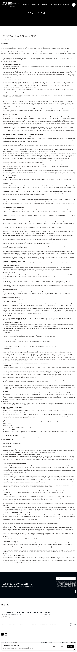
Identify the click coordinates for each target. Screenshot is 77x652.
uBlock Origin (37, 313)
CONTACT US (66, 4)
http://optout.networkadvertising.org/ (47, 326)
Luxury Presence (12, 642)
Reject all (54, 646)
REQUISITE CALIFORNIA (56, 4)
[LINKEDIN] (74, 624)
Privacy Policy (59, 587)
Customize (62, 646)
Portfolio (21, 624)
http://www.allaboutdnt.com (48, 336)
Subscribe (65, 591)
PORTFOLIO (26, 4)
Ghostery (30, 313)
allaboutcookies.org (13, 308)
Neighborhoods (32, 624)
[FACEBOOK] (71, 624)
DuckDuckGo (24, 313)
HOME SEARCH (45, 4)
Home (2, 624)
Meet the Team (11, 624)
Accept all (70, 646)
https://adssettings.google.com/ (10, 319)
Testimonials (43, 624)
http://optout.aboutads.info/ (14, 326)
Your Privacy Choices (38, 650)
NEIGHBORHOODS (35, 4)
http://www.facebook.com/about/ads (33, 319)
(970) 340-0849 (5, 616)
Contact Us (53, 624)
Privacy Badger (16, 313)
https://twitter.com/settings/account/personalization (61, 319)
